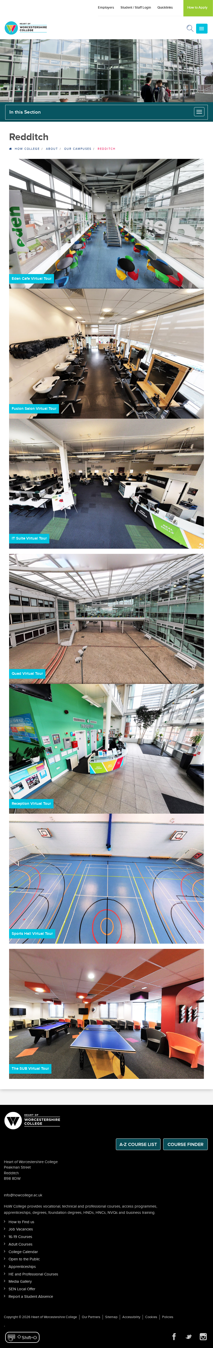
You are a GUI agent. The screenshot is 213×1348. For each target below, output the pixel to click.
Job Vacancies (21, 1229)
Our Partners (91, 1317)
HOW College (27, 149)
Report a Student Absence (31, 1296)
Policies (167, 1317)
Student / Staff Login (136, 7)
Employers (106, 7)
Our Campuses (77, 149)
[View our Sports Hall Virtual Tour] (106, 879)
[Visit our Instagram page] (203, 1337)
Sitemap (111, 1317)
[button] (22, 1337)
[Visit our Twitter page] (189, 1337)
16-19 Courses (20, 1237)
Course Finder (185, 1144)
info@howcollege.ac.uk (23, 1195)
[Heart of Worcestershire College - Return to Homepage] (33, 28)
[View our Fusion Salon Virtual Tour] (106, 354)
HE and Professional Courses (33, 1274)
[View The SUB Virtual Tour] (106, 1014)
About (52, 149)
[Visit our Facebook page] (174, 1337)
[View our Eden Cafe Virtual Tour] (106, 224)
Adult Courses (20, 1244)
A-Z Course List (138, 1144)
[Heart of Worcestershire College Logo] (32, 1120)
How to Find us (21, 1222)
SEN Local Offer (22, 1289)
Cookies (151, 1317)
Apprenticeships (22, 1267)
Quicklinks (165, 7)
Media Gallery (20, 1281)
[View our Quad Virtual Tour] (106, 619)
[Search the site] (190, 29)
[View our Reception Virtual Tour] (106, 749)
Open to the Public (24, 1259)
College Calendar (23, 1252)
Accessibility (131, 1317)
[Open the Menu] (202, 28)
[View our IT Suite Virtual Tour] (106, 484)
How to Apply (197, 7)
